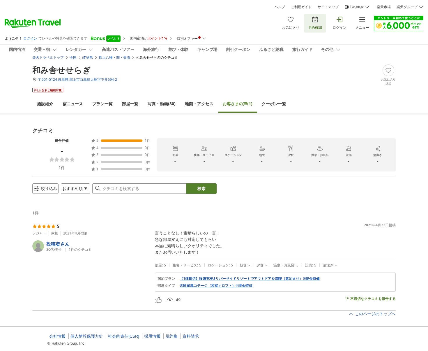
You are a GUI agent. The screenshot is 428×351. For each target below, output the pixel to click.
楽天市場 (384, 7)
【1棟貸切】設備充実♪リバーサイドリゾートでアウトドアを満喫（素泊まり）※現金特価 (250, 278)
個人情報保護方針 (86, 336)
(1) (237, 103)
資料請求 (191, 336)
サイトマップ (328, 7)
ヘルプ (280, 7)
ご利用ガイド (301, 7)
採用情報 (152, 336)
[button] (91, 246)
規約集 (171, 336)
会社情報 (57, 336)
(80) (162, 103)
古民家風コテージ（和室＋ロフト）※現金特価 (216, 285)
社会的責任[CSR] (123, 336)
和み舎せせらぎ (61, 69)
